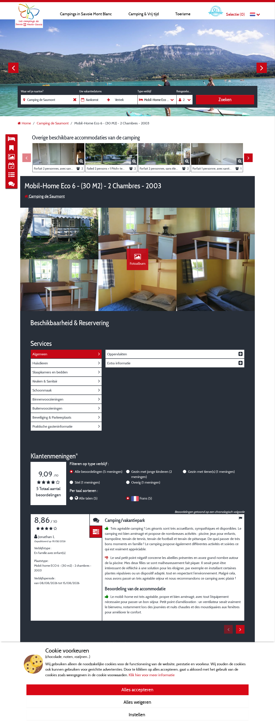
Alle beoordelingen (98, 471)
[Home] (29, 11)
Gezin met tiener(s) (211, 471)
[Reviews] (95, 520)
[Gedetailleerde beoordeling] (95, 532)
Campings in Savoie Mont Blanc (86, 13)
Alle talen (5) (88, 498)
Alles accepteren (137, 689)
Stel (87, 482)
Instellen (137, 714)
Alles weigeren (137, 702)
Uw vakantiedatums (90, 91)
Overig (145, 482)
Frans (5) (146, 498)
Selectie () (235, 14)
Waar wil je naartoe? (32, 91)
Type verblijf (144, 91)
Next (262, 68)
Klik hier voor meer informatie (152, 675)
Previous (13, 68)
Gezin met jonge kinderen (151, 474)
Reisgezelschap (184, 91)
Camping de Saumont (46, 196)
